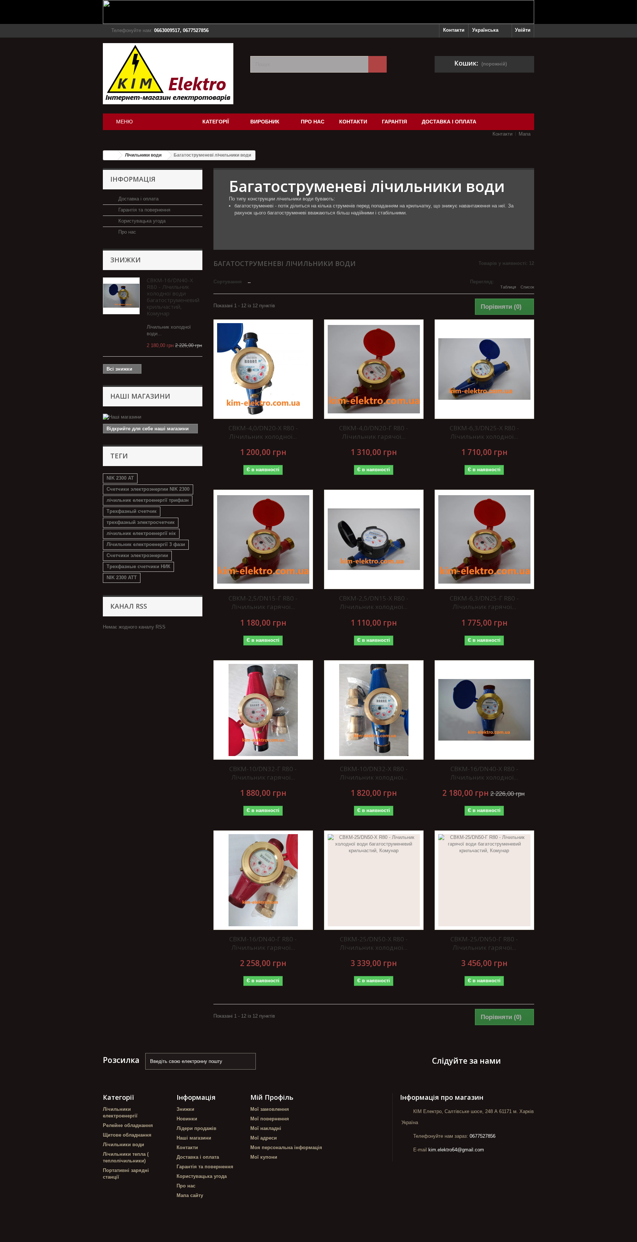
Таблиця (508, 287)
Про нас (126, 232)
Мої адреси (263, 1138)
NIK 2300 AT (120, 478)
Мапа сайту (190, 1195)
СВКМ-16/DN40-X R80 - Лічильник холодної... (484, 773)
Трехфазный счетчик (132, 511)
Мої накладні (265, 1128)
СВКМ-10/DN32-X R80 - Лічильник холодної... (374, 773)
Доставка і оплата (138, 199)
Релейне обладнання (128, 1125)
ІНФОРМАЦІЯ (133, 179)
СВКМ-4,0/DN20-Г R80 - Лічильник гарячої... (373, 432)
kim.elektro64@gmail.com (456, 1149)
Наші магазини (140, 396)
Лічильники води (123, 1144)
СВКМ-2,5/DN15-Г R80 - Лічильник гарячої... (263, 602)
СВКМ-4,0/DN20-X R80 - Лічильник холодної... (263, 432)
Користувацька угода (141, 221)
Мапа (524, 134)
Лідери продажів (196, 1128)
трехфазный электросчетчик (141, 522)
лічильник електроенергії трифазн (148, 500)
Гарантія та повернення (143, 210)
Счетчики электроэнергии (137, 555)
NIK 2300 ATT (122, 577)
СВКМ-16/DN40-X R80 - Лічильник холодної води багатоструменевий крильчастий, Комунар (173, 296)
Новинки (187, 1119)
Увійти (522, 30)
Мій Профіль (271, 1097)
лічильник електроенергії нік (141, 533)
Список (527, 287)
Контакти (453, 30)
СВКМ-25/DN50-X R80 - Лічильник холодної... (374, 943)
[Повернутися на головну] (111, 155)
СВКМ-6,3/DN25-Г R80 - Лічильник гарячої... (484, 602)
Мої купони (263, 1157)
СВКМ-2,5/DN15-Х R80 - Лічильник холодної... (373, 602)
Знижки (125, 259)
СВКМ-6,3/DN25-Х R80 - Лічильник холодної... (484, 432)
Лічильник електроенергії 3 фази (146, 544)
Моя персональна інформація (286, 1147)
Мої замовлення (269, 1109)
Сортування (227, 281)
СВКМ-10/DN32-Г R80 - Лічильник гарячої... (263, 773)
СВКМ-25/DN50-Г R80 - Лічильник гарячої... (484, 943)
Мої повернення (269, 1119)
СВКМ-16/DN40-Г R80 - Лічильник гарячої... (263, 943)
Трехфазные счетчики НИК (138, 566)
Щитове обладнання (127, 1135)
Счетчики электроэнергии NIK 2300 (148, 489)
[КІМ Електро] (171, 73)
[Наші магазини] (152, 417)
